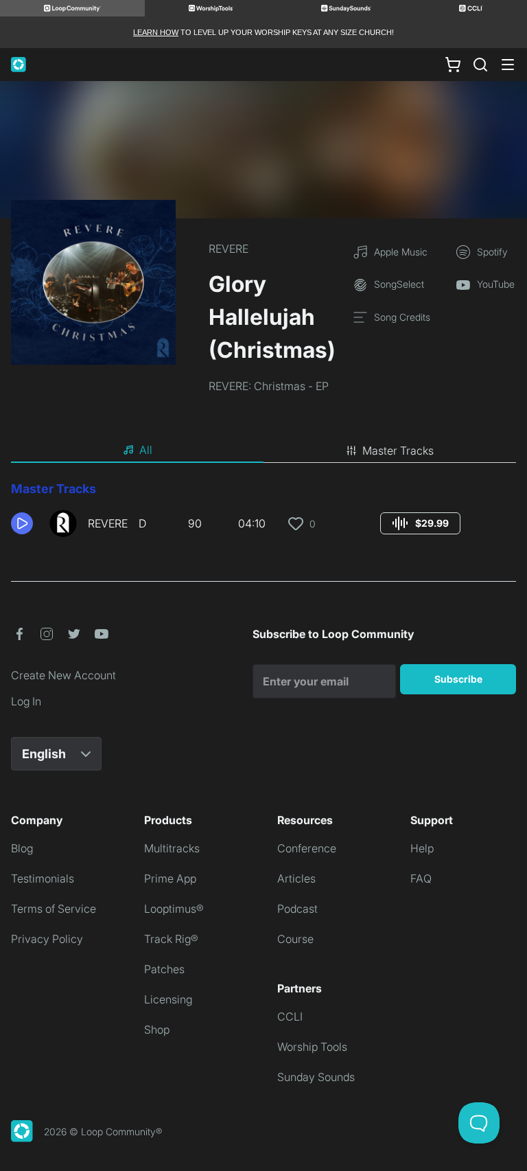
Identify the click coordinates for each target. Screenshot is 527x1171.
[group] (420, 523)
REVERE (228, 248)
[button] (24, 523)
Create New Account (63, 675)
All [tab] (145, 450)
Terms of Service (53, 909)
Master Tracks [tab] (398, 450)
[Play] (22, 523)
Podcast (297, 909)
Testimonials (42, 878)
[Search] (480, 64)
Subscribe (458, 679)
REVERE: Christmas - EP (269, 386)
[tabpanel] (263, 513)
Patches (164, 969)
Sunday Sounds (316, 1077)
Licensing (168, 999)
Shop (156, 1029)
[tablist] (263, 450)
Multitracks (172, 848)
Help (422, 848)
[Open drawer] (508, 64)
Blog (22, 848)
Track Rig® (171, 939)
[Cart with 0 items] (453, 64)
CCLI (290, 1016)
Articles (296, 878)
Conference (306, 848)
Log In (26, 701)
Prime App (170, 878)
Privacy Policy (47, 939)
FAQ (421, 878)
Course (295, 939)
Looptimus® (174, 909)
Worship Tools (312, 1047)
